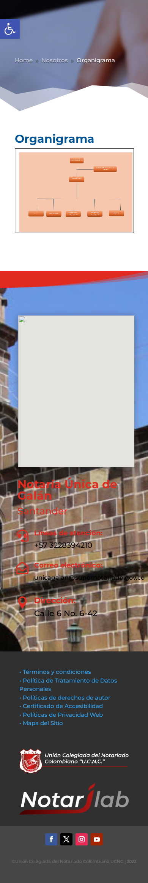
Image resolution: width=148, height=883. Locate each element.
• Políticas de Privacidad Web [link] (61, 714)
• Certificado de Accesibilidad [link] (61, 706)
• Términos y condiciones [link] (55, 671)
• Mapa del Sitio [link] (42, 723)
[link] (10, 29)
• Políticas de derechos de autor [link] (64, 697)
